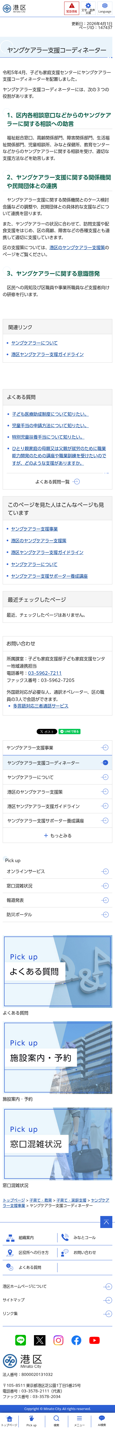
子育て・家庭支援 (71, 1200)
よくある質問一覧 (52, 482)
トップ (9, 1425)
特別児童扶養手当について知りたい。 (48, 437)
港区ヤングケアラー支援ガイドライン (47, 354)
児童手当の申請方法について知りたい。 (50, 425)
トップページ (14, 1200)
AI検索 (102, 1425)
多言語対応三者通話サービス (40, 706)
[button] (71, 8)
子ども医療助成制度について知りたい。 (50, 414)
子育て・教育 (40, 1200)
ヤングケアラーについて (34, 343)
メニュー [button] (79, 1425)
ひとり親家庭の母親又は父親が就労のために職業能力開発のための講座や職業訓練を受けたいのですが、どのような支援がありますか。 (59, 455)
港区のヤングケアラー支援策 (77, 247)
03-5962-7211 (45, 673)
